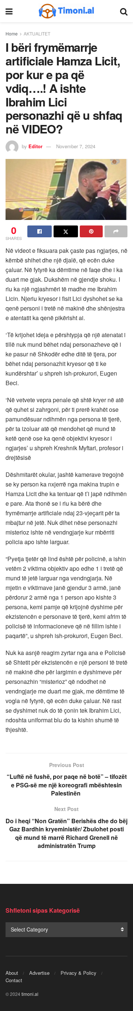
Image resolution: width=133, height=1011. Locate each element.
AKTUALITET (37, 33)
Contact (14, 980)
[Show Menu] (9, 11)
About (12, 972)
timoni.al (29, 994)
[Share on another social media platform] (116, 231)
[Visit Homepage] (66, 11)
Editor (35, 146)
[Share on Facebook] (39, 231)
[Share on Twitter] (66, 231)
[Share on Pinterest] (91, 231)
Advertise (39, 972)
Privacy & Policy (78, 972)
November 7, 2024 (75, 146)
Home (12, 33)
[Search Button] (123, 11)
